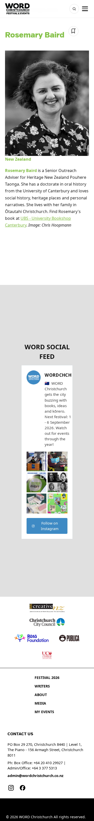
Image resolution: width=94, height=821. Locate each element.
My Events (44, 711)
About (41, 694)
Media (40, 703)
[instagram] (11, 787)
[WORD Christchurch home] (17, 8)
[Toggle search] (74, 9)
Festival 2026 (47, 677)
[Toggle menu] (85, 9)
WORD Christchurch (36, 816)
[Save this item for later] (73, 31)
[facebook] (22, 787)
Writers (42, 686)
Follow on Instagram (49, 526)
